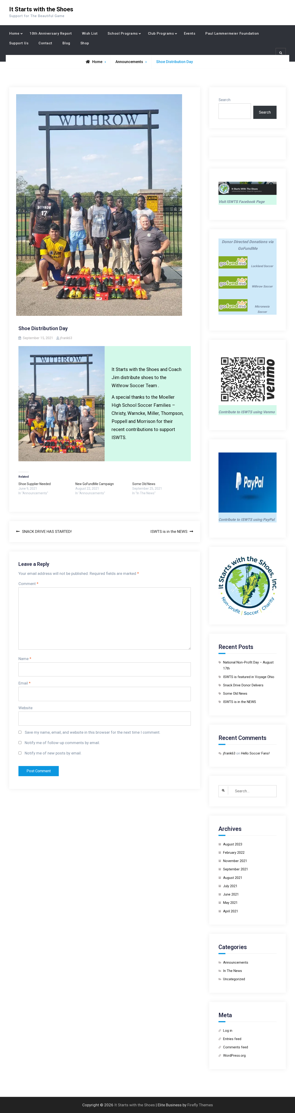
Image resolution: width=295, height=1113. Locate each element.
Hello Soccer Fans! (255, 753)
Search (224, 99)
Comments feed (235, 1047)
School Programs (123, 33)
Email (24, 683)
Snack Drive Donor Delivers (243, 685)
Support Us (18, 43)
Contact (45, 43)
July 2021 (230, 886)
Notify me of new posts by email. (53, 753)
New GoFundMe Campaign (94, 484)
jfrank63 (66, 338)
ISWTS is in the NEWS (239, 702)
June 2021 (231, 894)
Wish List (90, 33)
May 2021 (230, 903)
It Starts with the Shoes (41, 9)
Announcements (129, 62)
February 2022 (234, 853)
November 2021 (235, 861)
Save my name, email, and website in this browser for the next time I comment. (92, 732)
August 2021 (232, 878)
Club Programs (161, 33)
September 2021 (235, 869)
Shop (84, 43)
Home (14, 33)
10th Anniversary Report (51, 33)
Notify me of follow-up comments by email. (62, 742)
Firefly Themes (200, 1105)
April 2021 (230, 911)
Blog (66, 43)
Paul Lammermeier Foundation (232, 33)
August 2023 (232, 844)
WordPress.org (234, 1055)
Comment (28, 583)
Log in (227, 1031)
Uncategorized (234, 979)
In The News (232, 971)
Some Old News (143, 484)
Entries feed (232, 1039)
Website (25, 708)
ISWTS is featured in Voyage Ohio (248, 677)
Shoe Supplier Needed (34, 484)
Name (24, 658)
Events (189, 33)
